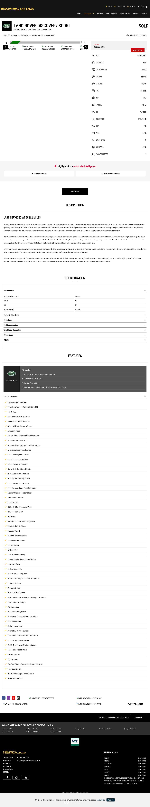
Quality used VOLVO (56, 732)
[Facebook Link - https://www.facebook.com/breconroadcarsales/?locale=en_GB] (139, 6)
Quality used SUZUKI (7, 732)
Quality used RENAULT (130, 729)
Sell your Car (124, 14)
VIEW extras (137, 50)
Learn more (101, 800)
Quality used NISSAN (105, 729)
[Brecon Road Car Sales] (14, 753)
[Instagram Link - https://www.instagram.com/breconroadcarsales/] (143, 6)
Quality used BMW (7, 729)
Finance (100, 14)
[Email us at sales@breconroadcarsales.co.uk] (18, 698)
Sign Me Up (138, 717)
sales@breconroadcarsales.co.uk (30, 761)
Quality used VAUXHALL (32, 732)
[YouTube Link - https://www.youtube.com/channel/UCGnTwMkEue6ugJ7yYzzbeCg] (146, 6)
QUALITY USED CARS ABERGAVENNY (16, 35)
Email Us (132, 6)
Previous (5, 48)
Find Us (109, 6)
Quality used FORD (80, 729)
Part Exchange (111, 14)
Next (86, 48)
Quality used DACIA (56, 729)
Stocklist (88, 14)
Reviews (135, 14)
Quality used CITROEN (32, 729)
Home (79, 14)
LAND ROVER (35, 35)
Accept (110, 800)
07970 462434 (120, 6)
